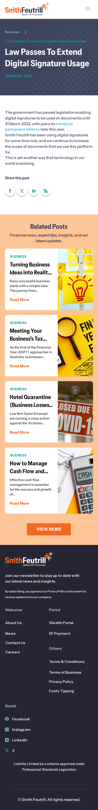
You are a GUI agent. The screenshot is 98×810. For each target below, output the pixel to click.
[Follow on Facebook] (10, 191)
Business (12, 32)
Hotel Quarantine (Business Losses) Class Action (49, 412)
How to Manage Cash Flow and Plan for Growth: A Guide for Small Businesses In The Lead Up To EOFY (49, 480)
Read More (19, 299)
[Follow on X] (22, 191)
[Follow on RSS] (46, 191)
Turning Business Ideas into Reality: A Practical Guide (49, 279)
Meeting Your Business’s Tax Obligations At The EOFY (49, 345)
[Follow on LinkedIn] (34, 191)
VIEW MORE (48, 529)
